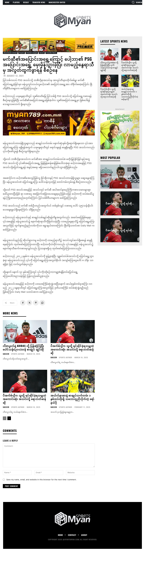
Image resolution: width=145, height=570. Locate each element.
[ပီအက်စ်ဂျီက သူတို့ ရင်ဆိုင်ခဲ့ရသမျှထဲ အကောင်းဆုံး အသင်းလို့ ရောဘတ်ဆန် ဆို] (73, 331)
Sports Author (17, 354)
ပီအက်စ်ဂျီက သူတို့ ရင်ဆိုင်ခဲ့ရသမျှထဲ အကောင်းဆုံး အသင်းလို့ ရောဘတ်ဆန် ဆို (72, 349)
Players (21, 53)
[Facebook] (23, 303)
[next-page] (9, 418)
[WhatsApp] (42, 303)
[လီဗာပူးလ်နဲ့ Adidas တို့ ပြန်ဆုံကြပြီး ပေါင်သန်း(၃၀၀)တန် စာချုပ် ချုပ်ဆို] (25, 331)
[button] (137, 2)
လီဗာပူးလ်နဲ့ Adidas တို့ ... (119, 176)
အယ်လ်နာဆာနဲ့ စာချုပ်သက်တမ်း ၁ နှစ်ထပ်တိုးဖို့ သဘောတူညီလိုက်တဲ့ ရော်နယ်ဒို (72, 398)
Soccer (42, 53)
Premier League (31, 53)
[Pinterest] (36, 303)
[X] (29, 303)
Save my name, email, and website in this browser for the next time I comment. (41, 479)
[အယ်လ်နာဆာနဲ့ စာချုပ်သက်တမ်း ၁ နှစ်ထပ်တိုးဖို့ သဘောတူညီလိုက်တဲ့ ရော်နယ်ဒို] (73, 381)
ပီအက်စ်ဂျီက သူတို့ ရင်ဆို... (120, 203)
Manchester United (10, 53)
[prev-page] (4, 418)
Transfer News (51, 53)
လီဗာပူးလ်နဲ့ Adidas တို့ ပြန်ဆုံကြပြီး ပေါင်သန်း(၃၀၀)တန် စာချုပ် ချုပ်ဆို (23, 347)
